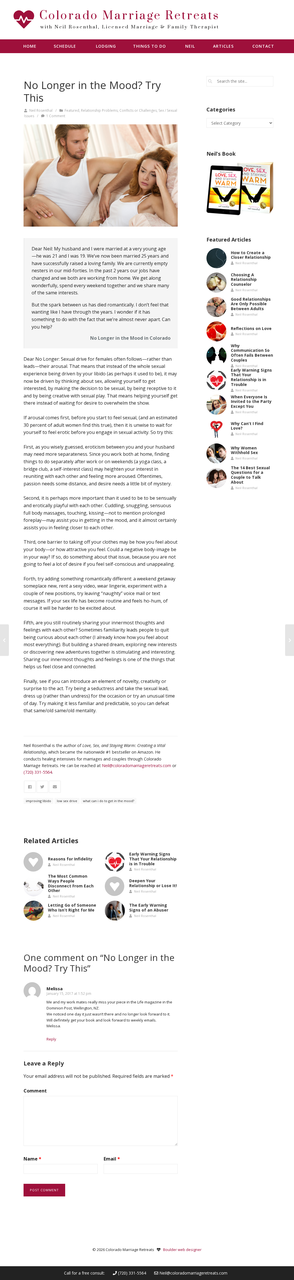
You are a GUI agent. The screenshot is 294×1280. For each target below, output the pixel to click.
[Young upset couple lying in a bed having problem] (101, 175)
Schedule (65, 46)
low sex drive (67, 801)
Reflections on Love (251, 328)
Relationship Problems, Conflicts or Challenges (119, 110)
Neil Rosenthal (41, 110)
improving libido (38, 801)
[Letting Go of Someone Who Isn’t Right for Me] (34, 911)
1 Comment (55, 115)
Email (112, 1159)
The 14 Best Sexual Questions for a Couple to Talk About (250, 474)
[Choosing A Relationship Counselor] (216, 283)
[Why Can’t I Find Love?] (216, 429)
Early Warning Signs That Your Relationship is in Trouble (153, 858)
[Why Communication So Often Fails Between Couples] (216, 356)
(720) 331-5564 (131, 1273)
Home (29, 46)
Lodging (106, 46)
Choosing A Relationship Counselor (244, 279)
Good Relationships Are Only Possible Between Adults (251, 304)
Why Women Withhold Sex (244, 450)
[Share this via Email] (55, 787)
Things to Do (149, 46)
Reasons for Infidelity (70, 859)
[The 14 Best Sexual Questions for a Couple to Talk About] (216, 478)
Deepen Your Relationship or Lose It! (153, 883)
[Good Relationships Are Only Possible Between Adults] (216, 307)
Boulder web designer (182, 1249)
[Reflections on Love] (216, 331)
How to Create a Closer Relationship (251, 255)
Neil (190, 46)
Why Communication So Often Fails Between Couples (252, 352)
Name (32, 1159)
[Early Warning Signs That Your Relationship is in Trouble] (115, 862)
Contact (263, 46)
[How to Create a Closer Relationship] (216, 258)
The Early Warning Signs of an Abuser (148, 907)
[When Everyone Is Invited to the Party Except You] (216, 405)
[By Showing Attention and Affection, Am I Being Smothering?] (4, 640)
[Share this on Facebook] (30, 787)
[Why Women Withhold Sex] (216, 453)
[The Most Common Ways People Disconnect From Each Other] (34, 886)
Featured (72, 110)
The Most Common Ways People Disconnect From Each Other (71, 883)
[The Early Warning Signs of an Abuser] (115, 911)
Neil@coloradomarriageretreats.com (193, 1273)
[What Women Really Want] (289, 640)
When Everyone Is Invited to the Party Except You (251, 401)
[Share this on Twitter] (42, 787)
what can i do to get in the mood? (108, 801)
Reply (51, 1039)
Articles (223, 46)
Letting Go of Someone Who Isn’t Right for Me (72, 907)
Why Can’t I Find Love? (247, 426)
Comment (35, 1091)
